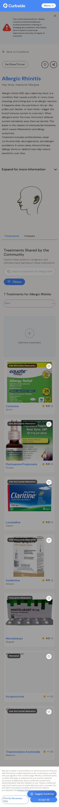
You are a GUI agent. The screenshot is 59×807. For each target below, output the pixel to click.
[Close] (55, 15)
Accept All (43, 799)
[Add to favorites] (49, 366)
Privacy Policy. (24, 790)
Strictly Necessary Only (12, 799)
